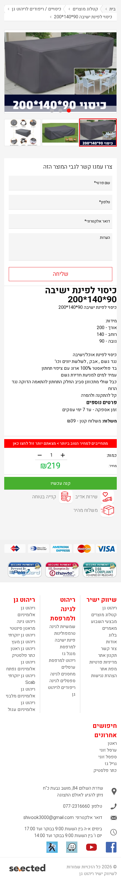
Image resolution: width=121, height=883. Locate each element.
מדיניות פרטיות (103, 662)
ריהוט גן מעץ (23, 641)
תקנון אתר (107, 655)
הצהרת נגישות (104, 675)
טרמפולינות (64, 633)
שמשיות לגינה (62, 626)
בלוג (113, 635)
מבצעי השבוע (104, 621)
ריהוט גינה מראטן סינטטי (22, 625)
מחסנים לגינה (62, 674)
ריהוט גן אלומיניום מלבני (20, 692)
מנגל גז (68, 653)
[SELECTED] (27, 867)
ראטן (112, 743)
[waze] (71, 847)
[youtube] (91, 847)
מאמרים (109, 628)
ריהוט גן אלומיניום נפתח (20, 665)
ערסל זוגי (108, 750)
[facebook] (111, 847)
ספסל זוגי (107, 757)
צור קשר (109, 648)
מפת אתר (108, 669)
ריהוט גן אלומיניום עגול (21, 706)
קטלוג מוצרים (104, 614)
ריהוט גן (109, 608)
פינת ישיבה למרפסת (65, 643)
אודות (111, 641)
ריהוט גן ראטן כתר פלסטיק (23, 652)
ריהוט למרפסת (62, 660)
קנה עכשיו (61, 483)
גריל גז (111, 763)
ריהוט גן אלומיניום (26, 611)
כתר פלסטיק (105, 770)
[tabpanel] (60, 71)
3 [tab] (52, 110)
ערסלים (68, 667)
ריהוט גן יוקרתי (21, 635)
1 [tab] (69, 110)
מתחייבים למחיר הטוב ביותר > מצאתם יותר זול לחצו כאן (60, 443)
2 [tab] (60, 110)
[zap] (52, 847)
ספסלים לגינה (62, 680)
